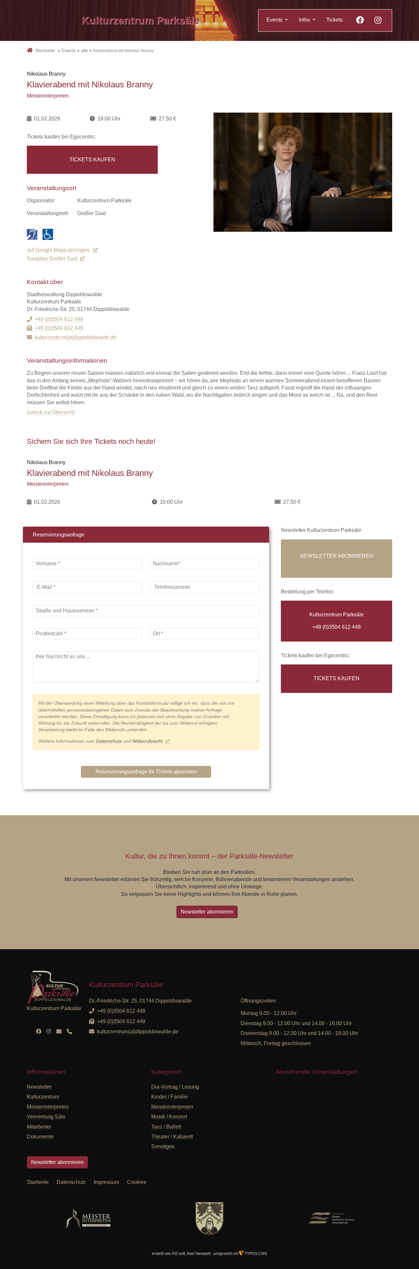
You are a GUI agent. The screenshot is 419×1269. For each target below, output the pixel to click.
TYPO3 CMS (255, 1253)
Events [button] (275, 20)
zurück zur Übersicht (50, 412)
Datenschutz (109, 741)
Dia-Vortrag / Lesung (175, 1087)
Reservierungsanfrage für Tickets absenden (146, 771)
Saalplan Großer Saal (52, 258)
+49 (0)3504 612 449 (59, 328)
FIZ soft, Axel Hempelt (191, 1253)
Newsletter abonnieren (207, 912)
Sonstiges (162, 1146)
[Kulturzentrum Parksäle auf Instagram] (377, 21)
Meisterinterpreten (172, 1107)
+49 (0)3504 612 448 (59, 319)
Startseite (38, 1182)
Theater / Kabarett (172, 1136)
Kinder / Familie (169, 1096)
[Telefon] (69, 1031)
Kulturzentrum (141, 20)
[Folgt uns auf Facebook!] (360, 21)
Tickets (334, 20)
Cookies (136, 1182)
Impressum (106, 1182)
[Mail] (59, 1031)
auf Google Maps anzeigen (59, 250)
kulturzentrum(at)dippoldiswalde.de (75, 337)
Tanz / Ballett (166, 1127)
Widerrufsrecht (147, 741)
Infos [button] (305, 20)
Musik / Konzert (169, 1116)
